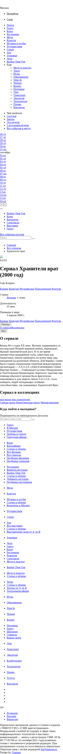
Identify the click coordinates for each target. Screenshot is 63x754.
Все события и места (18, 128)
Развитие (12, 555)
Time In (17, 79)
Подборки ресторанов (19, 482)
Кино (10, 31)
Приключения (43, 321)
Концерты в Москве (18, 505)
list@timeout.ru (49, 749)
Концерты (12, 219)
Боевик (4, 321)
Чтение (17, 83)
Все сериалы (14, 248)
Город (10, 28)
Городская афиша (17, 437)
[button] (1, 208)
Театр (16, 70)
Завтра (10, 119)
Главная (11, 245)
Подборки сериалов (18, 461)
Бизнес (17, 86)
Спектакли (13, 222)
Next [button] (3, 331)
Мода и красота (22, 67)
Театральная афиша (18, 591)
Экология (18, 98)
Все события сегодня (12, 234)
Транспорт (19, 95)
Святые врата (7, 402)
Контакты (19, 107)
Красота (11, 40)
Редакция (12, 713)
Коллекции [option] (18, 327)
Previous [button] (5, 324)
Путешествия (14, 46)
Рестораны (13, 34)
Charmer (16, 752)
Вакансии (12, 719)
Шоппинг (12, 631)
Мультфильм (26, 321)
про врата (5, 399)
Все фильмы (14, 452)
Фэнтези (56, 321)
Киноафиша (13, 445)
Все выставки (15, 525)
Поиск (10, 25)
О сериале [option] (6, 327)
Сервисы (12, 634)
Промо (17, 104)
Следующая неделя (18, 125)
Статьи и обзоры (16, 448)
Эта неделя (13, 122)
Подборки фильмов (18, 458)
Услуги (11, 678)
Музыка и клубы (16, 43)
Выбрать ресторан (17, 469)
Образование (20, 76)
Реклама (11, 716)
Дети (9, 58)
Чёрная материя (49, 402)
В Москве (12, 427)
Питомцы (19, 89)
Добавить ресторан (18, 479)
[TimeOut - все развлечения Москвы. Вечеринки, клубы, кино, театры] (7, 4)
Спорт (10, 49)
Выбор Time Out (16, 61)
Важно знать (14, 637)
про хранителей (21, 399)
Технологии (20, 101)
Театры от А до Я (17, 588)
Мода (10, 37)
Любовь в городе (16, 434)
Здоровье (12, 55)
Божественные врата (28, 402)
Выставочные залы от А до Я (23, 531)
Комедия (14, 321)
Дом (15, 92)
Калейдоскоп (14, 660)
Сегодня (11, 116)
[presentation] (1, 204)
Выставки (12, 225)
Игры (16, 73)
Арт (9, 52)
